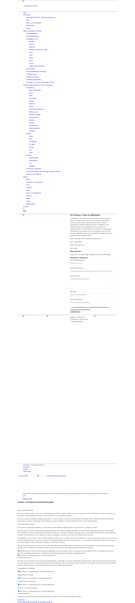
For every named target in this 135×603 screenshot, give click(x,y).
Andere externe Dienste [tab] (24, 557)
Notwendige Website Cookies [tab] (26, 524)
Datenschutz (21, 600)
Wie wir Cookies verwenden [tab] (25, 510)
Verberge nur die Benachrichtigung (42, 602)
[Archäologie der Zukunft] (37, 6)
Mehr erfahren (28, 499)
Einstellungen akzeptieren (25, 602)
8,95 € (75, 248)
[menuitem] (67, 13)
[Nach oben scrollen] (18, 490)
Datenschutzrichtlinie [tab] (24, 593)
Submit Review (75, 312)
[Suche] (24, 209)
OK (23, 499)
